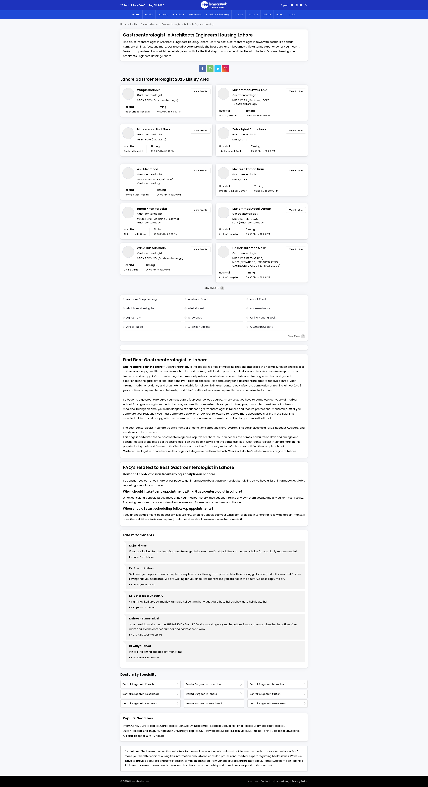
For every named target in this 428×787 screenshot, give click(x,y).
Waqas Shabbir (148, 90)
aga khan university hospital (179, 731)
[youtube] (301, 5)
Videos (267, 14)
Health (149, 14)
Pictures (253, 14)
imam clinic (130, 726)
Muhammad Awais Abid (249, 90)
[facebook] (291, 5)
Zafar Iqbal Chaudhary (249, 129)
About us (252, 781)
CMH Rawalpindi (209, 731)
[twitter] (305, 5)
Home (136, 14)
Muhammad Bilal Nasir (153, 129)
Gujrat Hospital (149, 726)
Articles (238, 14)
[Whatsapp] (210, 68)
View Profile (200, 91)
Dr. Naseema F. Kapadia (205, 726)
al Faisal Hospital (134, 736)
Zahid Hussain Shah (151, 248)
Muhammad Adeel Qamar (251, 209)
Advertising (282, 781)
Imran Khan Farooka (152, 209)
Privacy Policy (300, 781)
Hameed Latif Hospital (269, 726)
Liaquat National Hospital (238, 726)
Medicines (195, 14)
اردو (285, 5)
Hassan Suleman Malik (249, 248)
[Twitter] (218, 68)
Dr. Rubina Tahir (258, 731)
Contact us (267, 781)
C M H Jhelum (155, 736)
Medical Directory (217, 14)
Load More (212, 288)
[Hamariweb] (214, 5)
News (279, 14)
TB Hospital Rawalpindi (284, 731)
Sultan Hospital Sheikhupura (141, 731)
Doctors (163, 14)
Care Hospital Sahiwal (174, 726)
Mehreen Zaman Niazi (248, 169)
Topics (291, 14)
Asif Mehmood (147, 169)
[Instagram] (296, 5)
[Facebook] (202, 68)
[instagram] (225, 68)
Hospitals (178, 14)
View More (294, 336)
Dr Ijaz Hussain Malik (234, 731)
